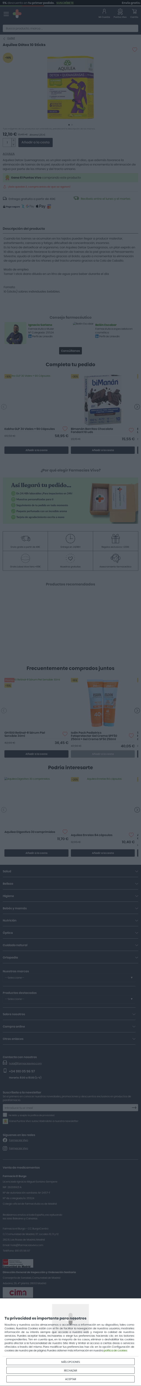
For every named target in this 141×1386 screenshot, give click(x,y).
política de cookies (115, 1350)
